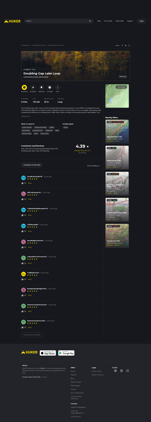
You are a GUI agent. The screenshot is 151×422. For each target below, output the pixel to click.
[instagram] (128, 45)
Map (99, 21)
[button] (25, 116)
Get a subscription (77, 393)
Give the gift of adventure (76, 398)
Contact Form (76, 417)
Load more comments (31, 335)
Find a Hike (108, 21)
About (73, 371)
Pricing (73, 389)
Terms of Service (98, 375)
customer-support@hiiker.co (77, 412)
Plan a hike (120, 21)
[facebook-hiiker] (115, 370)
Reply (30, 183)
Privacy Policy (97, 371)
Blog (72, 378)
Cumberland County (38, 45)
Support (130, 21)
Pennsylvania (25, 45)
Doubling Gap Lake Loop (56, 45)
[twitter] (125, 45)
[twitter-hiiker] (121, 370)
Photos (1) (123, 76)
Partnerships (75, 386)
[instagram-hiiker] (127, 370)
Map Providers (76, 382)
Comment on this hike (31, 165)
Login (141, 21)
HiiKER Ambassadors (78, 407)
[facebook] (121, 45)
